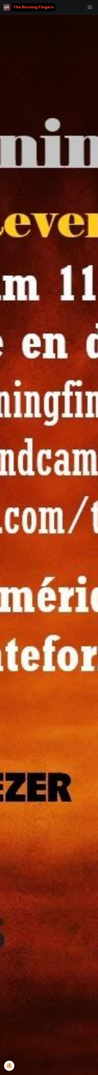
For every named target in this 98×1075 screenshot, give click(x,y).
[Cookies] (9, 1066)
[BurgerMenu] (90, 7)
